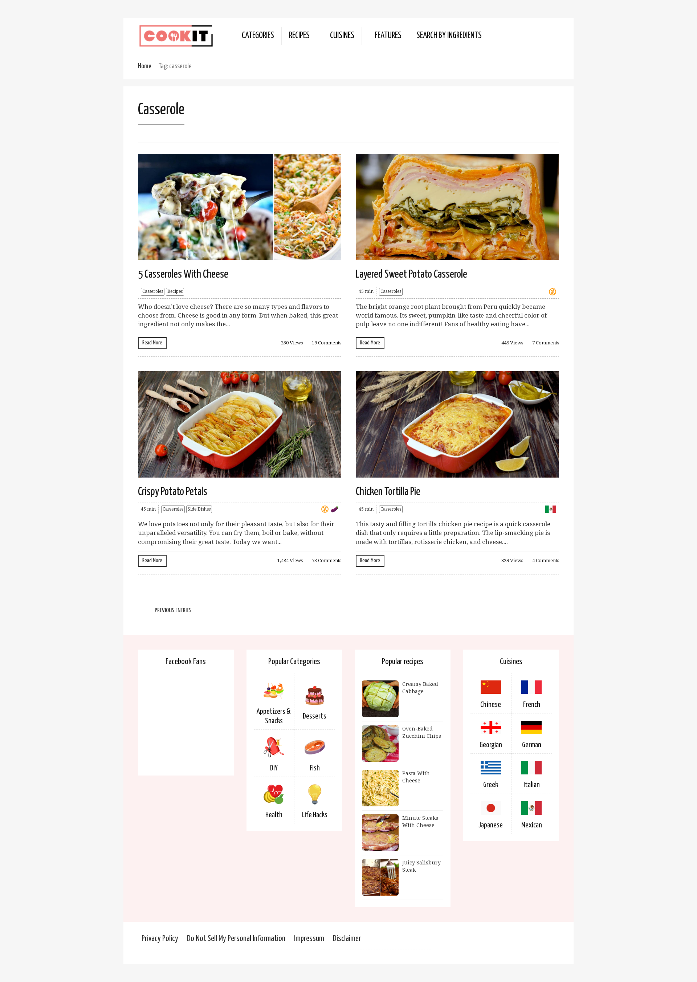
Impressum (309, 938)
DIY (274, 768)
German (531, 745)
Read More (152, 342)
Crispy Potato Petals (172, 491)
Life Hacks (314, 815)
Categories (258, 36)
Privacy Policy (160, 938)
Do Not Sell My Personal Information (236, 938)
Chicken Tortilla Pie (388, 491)
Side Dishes (199, 509)
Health (273, 815)
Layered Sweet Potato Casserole (411, 274)
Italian (531, 785)
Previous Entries (173, 610)
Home (144, 66)
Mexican (531, 825)
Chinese (490, 704)
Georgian (491, 745)
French (531, 704)
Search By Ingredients (449, 36)
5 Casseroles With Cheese (183, 274)
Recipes (299, 36)
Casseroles (152, 291)
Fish (315, 768)
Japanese (490, 825)
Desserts (314, 716)
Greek (490, 785)
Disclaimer (347, 938)
